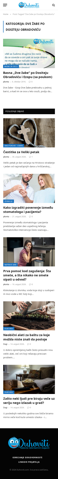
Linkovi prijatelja (28, 462)
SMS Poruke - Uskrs (13, 145)
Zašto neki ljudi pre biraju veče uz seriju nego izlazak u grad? (29, 400)
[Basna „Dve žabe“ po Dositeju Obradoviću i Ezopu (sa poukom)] (29, 53)
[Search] (53, 5)
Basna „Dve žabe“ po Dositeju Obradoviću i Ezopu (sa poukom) (27, 75)
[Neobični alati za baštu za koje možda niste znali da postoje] (29, 316)
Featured (8, 328)
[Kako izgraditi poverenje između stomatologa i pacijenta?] (29, 188)
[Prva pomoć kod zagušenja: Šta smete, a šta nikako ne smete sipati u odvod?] (29, 251)
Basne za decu (11, 66)
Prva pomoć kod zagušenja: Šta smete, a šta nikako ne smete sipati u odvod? (27, 275)
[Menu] (5, 5)
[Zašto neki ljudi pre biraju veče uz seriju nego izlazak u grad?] (29, 379)
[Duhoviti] (29, 5)
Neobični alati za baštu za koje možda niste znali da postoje (26, 337)
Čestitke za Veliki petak (21, 152)
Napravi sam (10, 264)
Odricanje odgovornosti (27, 457)
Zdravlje (8, 201)
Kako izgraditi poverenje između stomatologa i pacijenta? (28, 209)
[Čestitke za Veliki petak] (29, 132)
